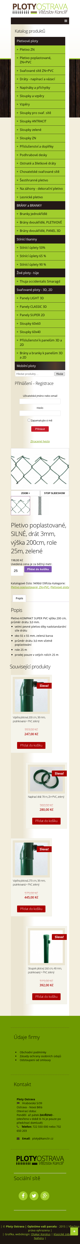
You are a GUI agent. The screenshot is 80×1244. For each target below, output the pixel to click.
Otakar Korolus (40, 1234)
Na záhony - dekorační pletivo (41, 188)
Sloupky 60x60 (30, 323)
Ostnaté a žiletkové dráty (38, 163)
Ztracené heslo (40, 441)
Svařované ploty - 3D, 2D (34, 290)
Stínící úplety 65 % (33, 256)
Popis (19, 598)
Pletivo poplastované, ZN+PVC (35, 60)
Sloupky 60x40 (30, 332)
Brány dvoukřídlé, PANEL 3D (40, 231)
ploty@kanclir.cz (42, 1138)
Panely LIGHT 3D (32, 298)
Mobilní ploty (26, 366)
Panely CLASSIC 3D (33, 306)
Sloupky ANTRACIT (33, 121)
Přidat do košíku (38, 569)
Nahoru (39, 1238)
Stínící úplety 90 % (33, 264)
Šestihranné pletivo (34, 180)
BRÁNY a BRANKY (29, 205)
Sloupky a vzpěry (32, 96)
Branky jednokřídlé (33, 214)
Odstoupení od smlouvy (35, 1060)
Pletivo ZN (27, 49)
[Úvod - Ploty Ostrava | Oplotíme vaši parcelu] (40, 9)
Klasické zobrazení (66, 1234)
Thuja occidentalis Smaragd (40, 281)
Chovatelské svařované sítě (39, 172)
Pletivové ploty (27, 41)
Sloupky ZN (28, 138)
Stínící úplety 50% (32, 247)
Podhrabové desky (33, 155)
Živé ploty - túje (28, 273)
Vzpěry (25, 104)
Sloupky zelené (30, 130)
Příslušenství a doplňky (36, 146)
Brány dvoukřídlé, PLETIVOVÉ (41, 222)
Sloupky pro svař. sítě (35, 113)
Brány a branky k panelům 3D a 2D (41, 355)
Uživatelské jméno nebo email (40, 396)
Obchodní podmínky (33, 1052)
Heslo (40, 408)
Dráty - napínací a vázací (37, 79)
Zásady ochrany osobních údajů (40, 1056)
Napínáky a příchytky (35, 87)
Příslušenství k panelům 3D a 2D (41, 342)
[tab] (19, 598)
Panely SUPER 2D (32, 315)
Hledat (59, 373)
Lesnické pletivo (31, 197)
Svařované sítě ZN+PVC (37, 71)
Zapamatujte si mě (41, 420)
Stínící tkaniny (27, 239)
